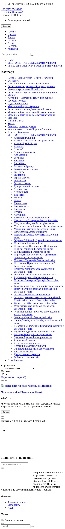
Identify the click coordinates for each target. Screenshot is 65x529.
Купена (18, 211)
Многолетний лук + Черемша (23, 106)
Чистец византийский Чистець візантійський (21, 392)
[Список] (5, 380)
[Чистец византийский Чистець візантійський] (26, 385)
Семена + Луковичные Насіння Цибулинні (30, 77)
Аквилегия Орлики (24, 137)
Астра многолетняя (24, 152)
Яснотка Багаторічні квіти (28, 343)
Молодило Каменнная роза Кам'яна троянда (31, 112)
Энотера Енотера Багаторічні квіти (33, 334)
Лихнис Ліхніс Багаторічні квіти (31, 217)
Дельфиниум (21, 192)
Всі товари (13, 80)
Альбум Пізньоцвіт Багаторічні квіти (34, 140)
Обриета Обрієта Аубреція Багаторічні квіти (38, 240)
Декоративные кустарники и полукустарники (32, 92)
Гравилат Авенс (22, 183)
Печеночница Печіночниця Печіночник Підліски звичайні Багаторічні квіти (35, 247)
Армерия (19, 146)
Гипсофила (20, 180)
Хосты (11, 123)
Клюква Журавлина (18, 132)
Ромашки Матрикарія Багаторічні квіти (35, 274)
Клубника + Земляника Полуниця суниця (30, 97)
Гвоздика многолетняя (26, 169)
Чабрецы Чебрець (17, 100)
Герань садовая (22, 177)
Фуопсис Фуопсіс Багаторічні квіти (33, 317)
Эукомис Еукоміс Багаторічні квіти (33, 337)
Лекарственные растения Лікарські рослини (31, 86)
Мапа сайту (14, 505)
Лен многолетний (23, 351)
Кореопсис (19, 209)
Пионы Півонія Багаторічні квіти (32, 251)
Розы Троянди (15, 360)
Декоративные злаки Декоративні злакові (30, 109)
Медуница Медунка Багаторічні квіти (34, 223)
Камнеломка (20, 203)
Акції (10, 507)
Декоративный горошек (27, 186)
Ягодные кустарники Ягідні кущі (26, 89)
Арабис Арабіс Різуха (25, 143)
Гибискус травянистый (26, 357)
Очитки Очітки (16, 120)
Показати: (6, 371)
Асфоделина (20, 154)
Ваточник (19, 160)
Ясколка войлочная (24, 340)
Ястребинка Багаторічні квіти (30, 345)
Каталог (6, 26)
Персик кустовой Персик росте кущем (28, 83)
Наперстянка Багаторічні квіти (30, 231)
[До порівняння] (2, 418)
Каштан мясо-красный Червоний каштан (30, 129)
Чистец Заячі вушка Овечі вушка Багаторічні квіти (35, 65)
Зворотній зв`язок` (17, 502)
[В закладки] (2, 416)
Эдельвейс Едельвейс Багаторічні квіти (35, 331)
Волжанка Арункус (24, 166)
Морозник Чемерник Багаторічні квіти (35, 229)
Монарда (12, 117)
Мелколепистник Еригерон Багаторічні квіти (38, 226)
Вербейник (20, 163)
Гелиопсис (19, 174)
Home (11, 60)
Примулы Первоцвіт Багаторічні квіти (34, 260)
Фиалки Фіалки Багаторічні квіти (32, 294)
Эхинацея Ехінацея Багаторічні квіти (34, 348)
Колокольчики (21, 206)
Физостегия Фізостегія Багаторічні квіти (35, 303)
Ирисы (17, 200)
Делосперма (20, 189)
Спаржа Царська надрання (22, 126)
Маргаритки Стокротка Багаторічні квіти (36, 220)
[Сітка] (2, 380)
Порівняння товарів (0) (13, 377)
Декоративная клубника (27, 354)
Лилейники (20, 214)
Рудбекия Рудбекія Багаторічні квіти (33, 277)
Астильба (19, 149)
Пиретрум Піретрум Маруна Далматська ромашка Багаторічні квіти (36, 256)
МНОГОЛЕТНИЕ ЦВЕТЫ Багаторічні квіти (32, 62)
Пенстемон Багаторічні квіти (29, 243)
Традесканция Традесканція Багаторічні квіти (38, 286)
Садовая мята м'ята (18, 103)
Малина (12, 95)
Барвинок (19, 157)
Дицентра (19, 194)
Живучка (19, 197)
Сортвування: (8, 365)
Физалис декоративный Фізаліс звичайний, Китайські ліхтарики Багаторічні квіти (37, 299)
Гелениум (19, 172)
